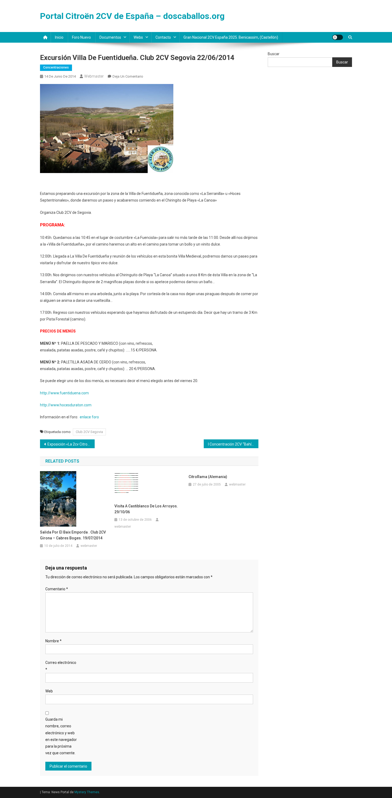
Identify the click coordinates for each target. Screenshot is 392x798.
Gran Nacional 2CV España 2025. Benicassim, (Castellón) (230, 37)
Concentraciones (56, 67)
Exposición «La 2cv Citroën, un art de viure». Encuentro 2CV (71, 444)
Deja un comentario (128, 76)
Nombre (53, 641)
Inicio (59, 37)
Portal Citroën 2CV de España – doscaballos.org (132, 16)
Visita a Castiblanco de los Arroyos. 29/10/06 (146, 509)
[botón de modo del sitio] (337, 37)
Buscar (273, 54)
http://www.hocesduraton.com (65, 405)
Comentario (56, 589)
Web (49, 691)
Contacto (163, 37)
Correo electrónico (60, 665)
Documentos (110, 37)
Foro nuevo (81, 37)
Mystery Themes (86, 792)
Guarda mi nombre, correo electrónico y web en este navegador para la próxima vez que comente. (61, 736)
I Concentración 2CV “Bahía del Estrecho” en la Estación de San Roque (233, 444)
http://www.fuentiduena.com (64, 393)
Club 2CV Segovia (89, 432)
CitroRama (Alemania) (208, 477)
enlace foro (89, 417)
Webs (138, 37)
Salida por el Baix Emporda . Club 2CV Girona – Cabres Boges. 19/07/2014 (73, 535)
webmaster (94, 76)
